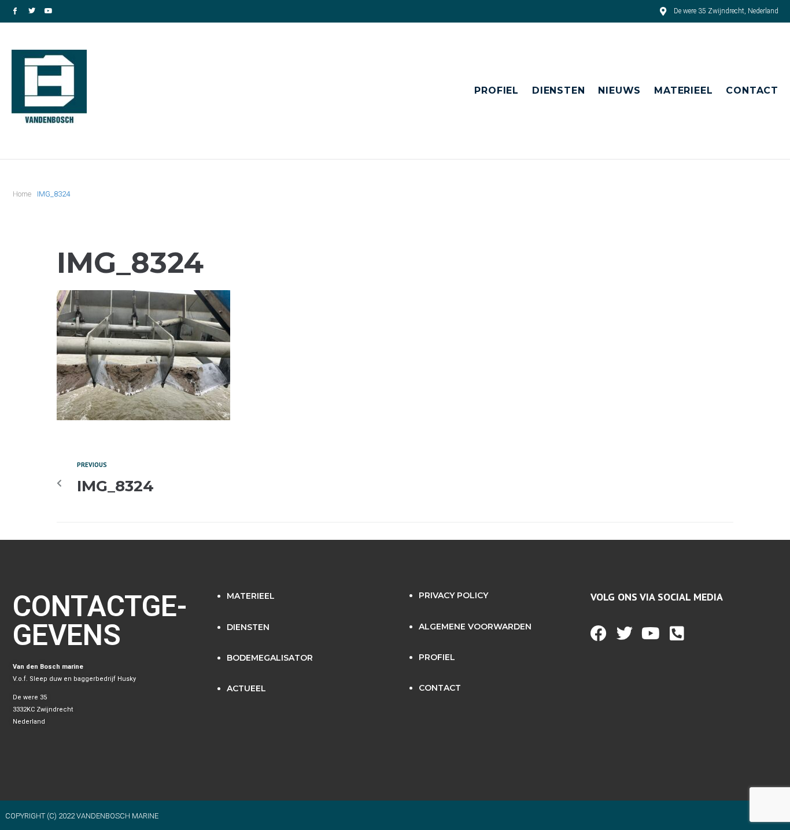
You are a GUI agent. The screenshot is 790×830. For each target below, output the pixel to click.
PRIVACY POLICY (453, 595)
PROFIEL (437, 657)
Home (22, 194)
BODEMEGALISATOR (270, 658)
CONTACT (440, 688)
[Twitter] (31, 11)
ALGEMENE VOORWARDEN (475, 626)
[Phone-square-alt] (677, 633)
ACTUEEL (246, 688)
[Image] (15, 11)
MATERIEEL (251, 596)
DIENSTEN (248, 627)
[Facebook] (598, 633)
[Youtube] (48, 11)
